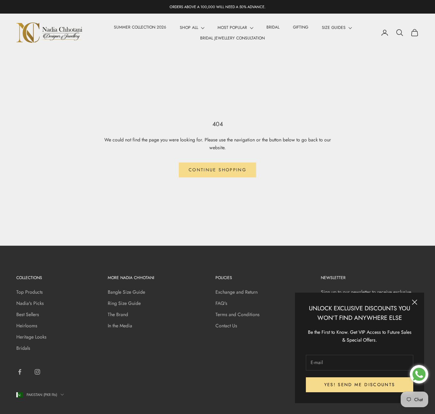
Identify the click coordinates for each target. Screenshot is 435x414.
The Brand (118, 314)
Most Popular (232, 27)
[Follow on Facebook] (19, 371)
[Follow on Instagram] (37, 371)
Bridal (272, 27)
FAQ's (221, 303)
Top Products (29, 292)
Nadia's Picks (30, 303)
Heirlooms (26, 325)
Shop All (189, 27)
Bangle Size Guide (126, 292)
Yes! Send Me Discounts (359, 384)
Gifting (300, 27)
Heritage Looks (31, 336)
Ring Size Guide (124, 303)
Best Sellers (27, 314)
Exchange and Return (236, 292)
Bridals (23, 348)
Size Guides (334, 27)
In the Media (120, 325)
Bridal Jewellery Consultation (232, 38)
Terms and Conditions (237, 314)
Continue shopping (217, 170)
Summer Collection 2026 (140, 27)
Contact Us (226, 325)
